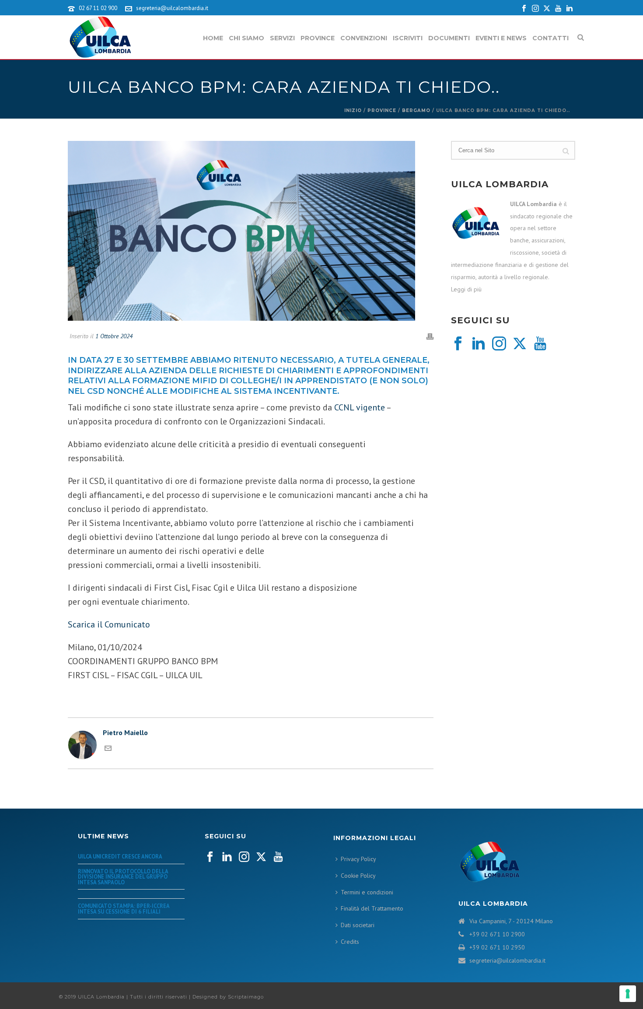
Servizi (282, 38)
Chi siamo (246, 38)
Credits (350, 942)
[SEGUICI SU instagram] (244, 857)
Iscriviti (408, 38)
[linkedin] (479, 343)
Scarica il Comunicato (110, 624)
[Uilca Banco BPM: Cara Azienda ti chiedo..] (250, 231)
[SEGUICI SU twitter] (261, 857)
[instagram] (499, 343)
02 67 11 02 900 (98, 8)
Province (318, 38)
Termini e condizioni (367, 892)
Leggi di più (466, 289)
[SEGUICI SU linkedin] (227, 857)
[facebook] (458, 343)
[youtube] (540, 343)
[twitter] (520, 343)
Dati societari (357, 925)
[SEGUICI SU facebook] (210, 857)
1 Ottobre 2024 (114, 336)
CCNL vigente (359, 407)
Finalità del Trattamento (372, 908)
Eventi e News (501, 38)
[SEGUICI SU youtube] (278, 857)
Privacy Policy (358, 859)
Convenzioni (363, 38)
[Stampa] (429, 336)
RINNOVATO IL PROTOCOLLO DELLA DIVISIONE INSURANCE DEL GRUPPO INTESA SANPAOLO (123, 877)
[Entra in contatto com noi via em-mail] (108, 749)
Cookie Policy (358, 875)
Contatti (550, 38)
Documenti (449, 38)
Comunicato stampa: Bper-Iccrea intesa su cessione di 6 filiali (123, 908)
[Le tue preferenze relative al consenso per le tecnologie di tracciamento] (627, 993)
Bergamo (416, 110)
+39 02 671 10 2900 (497, 934)
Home (213, 38)
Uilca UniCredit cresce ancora (120, 856)
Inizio (353, 110)
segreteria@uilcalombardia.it (172, 8)
